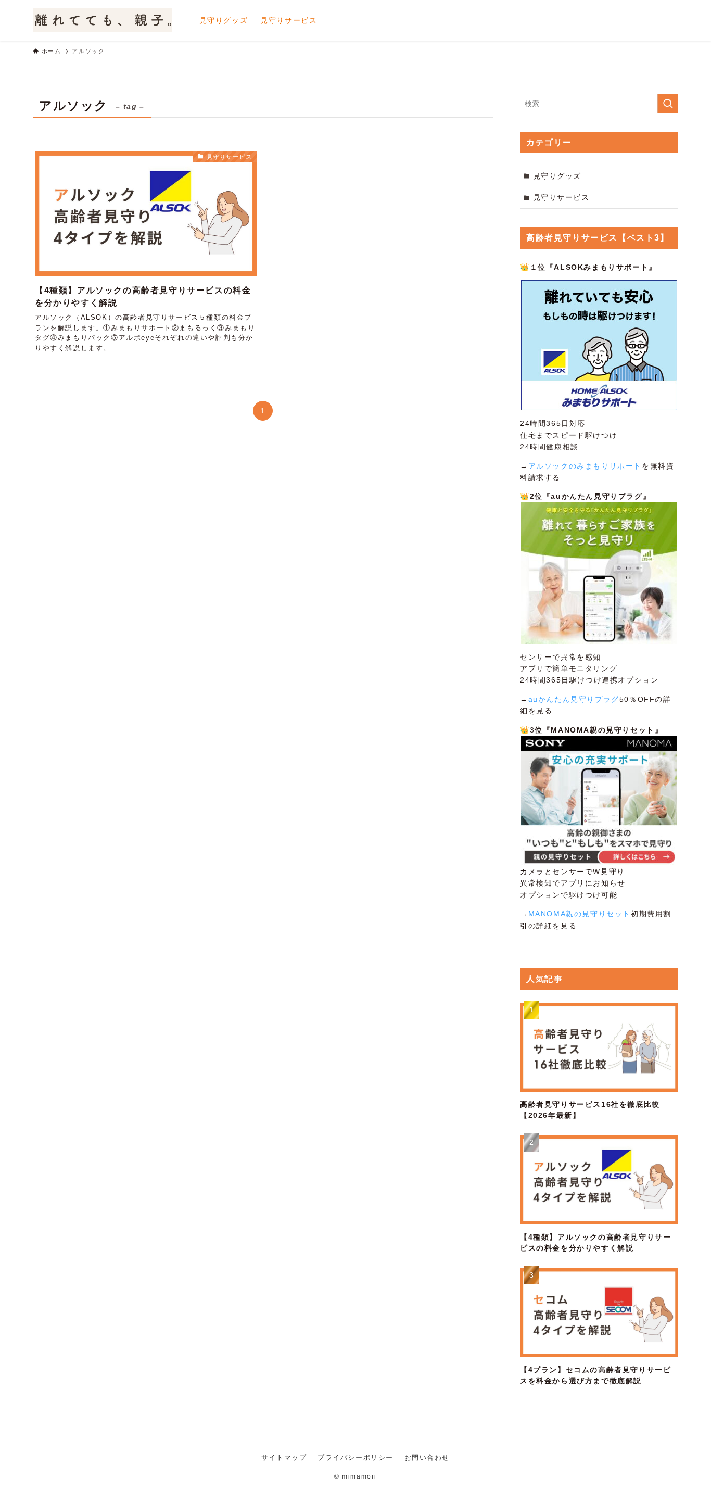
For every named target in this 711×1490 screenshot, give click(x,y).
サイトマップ (284, 1457)
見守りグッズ (557, 176)
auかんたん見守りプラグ (573, 699)
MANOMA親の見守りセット (579, 914)
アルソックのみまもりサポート (585, 466)
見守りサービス (561, 197)
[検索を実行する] (667, 103)
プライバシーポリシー (355, 1457)
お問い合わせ (427, 1457)
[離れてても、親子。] (102, 20)
